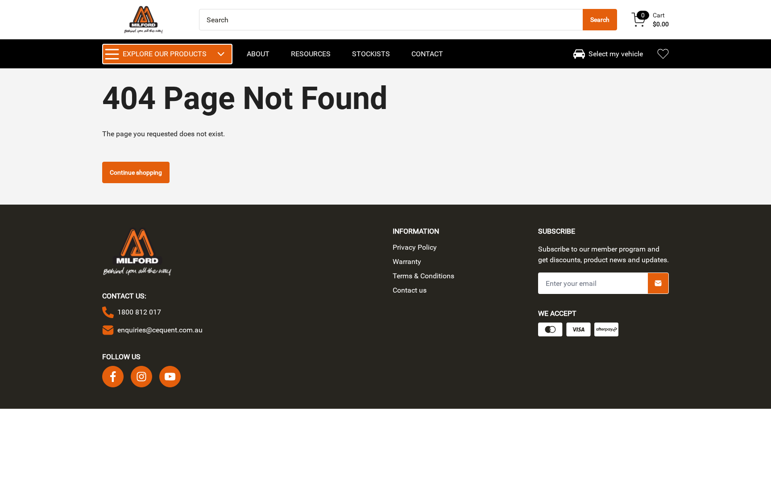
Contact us (410, 290)
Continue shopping (136, 172)
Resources (311, 54)
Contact (427, 54)
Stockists (371, 54)
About (258, 54)
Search (599, 19)
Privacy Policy (415, 247)
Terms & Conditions (423, 276)
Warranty (407, 261)
